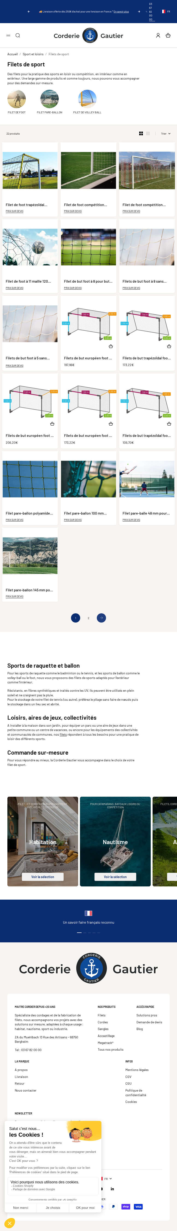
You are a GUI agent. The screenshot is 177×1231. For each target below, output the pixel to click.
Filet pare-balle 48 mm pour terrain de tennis (145, 513)
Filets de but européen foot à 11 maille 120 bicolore (87, 358)
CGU (128, 1083)
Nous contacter (25, 1090)
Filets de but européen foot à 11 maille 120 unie (87, 435)
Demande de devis (149, 1022)
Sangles (103, 1029)
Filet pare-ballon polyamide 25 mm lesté (28, 513)
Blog (139, 1029)
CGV (128, 1077)
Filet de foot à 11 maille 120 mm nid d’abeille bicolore (27, 281)
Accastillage (106, 1036)
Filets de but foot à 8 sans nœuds (143, 281)
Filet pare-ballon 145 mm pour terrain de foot (29, 590)
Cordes (103, 1022)
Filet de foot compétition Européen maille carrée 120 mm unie (86, 204)
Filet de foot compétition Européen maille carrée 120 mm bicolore (145, 204)
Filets (102, 1015)
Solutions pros (146, 1015)
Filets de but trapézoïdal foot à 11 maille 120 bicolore (146, 358)
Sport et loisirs (33, 54)
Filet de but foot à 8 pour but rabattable (86, 281)
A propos (21, 1070)
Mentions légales (137, 1070)
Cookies (131, 1102)
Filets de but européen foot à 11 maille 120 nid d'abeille (29, 435)
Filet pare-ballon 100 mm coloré (84, 513)
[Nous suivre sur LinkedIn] (112, 1189)
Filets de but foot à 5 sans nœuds (26, 358)
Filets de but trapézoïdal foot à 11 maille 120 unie (146, 435)
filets (63, 734)
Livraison (21, 1077)
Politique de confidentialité (135, 1092)
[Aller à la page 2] (101, 618)
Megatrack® (105, 1043)
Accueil (12, 54)
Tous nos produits (111, 1049)
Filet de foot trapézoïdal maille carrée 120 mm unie (26, 204)
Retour (19, 1083)
